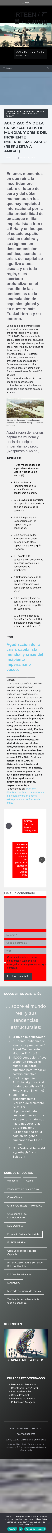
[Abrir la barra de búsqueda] (48, 68)
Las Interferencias (21, 1391)
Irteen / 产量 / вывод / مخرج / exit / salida (30, 29)
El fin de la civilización (28, 1037)
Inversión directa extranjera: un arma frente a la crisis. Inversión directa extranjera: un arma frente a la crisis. (25, 795)
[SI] (48, 1523)
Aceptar (12, 1529)
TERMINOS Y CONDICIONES (33, 1440)
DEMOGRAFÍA (15, 1225)
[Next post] (42, 860)
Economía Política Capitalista (23, 1234)
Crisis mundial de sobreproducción (17, 1216)
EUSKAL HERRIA (16, 1242)
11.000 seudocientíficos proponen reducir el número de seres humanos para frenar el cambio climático (29, 1066)
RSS (12, 1428)
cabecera (12, 1180)
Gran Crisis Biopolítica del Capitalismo (21, 1252)
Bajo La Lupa (13, 111)
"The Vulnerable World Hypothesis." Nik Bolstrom (28, 1152)
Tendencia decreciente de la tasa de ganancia (23, 1301)
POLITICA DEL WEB (26, 1434)
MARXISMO (13, 1282)
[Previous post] (9, 826)
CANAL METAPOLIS (26, 1360)
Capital (30, 1180)
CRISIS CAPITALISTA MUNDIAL (24, 1205)
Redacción (12, 158)
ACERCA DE (22, 1428)
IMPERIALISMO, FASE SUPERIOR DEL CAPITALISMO (25, 1264)
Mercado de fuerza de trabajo (24, 1291)
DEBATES (22, 114)
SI (21, 1529)
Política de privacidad (35, 1529)
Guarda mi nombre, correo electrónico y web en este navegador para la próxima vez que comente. (26, 962)
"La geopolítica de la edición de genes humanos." (27, 1136)
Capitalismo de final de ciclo (23, 1189)
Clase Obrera (14, 1197)
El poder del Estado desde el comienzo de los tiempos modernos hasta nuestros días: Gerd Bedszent (28, 1119)
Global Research (20, 1395)
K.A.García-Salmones (19, 1274)
